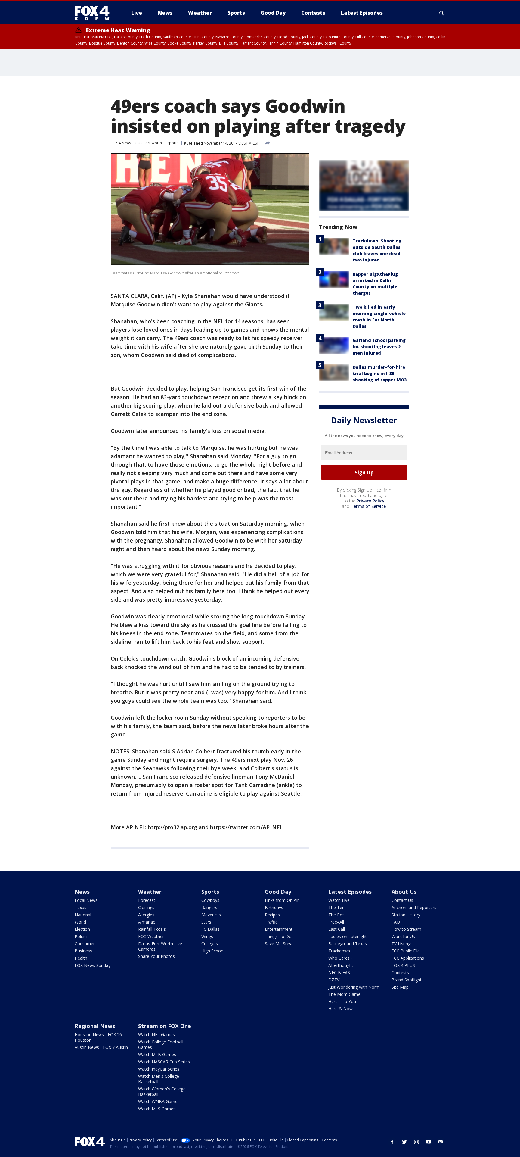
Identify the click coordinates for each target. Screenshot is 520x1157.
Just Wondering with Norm (354, 987)
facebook (392, 1142)
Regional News (95, 1026)
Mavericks (211, 915)
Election (82, 929)
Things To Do (278, 936)
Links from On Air (282, 900)
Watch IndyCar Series (158, 1069)
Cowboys (210, 900)
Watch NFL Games (156, 1034)
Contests (400, 972)
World (80, 922)
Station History (406, 915)
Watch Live (339, 900)
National (83, 915)
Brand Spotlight (407, 980)
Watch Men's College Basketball (158, 1078)
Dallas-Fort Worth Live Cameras (160, 946)
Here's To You (342, 1001)
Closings (146, 907)
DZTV (333, 980)
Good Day (278, 891)
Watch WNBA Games (159, 1101)
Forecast (146, 900)
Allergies (146, 915)
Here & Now (340, 1009)
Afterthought (340, 965)
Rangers (209, 907)
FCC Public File (406, 951)
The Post (337, 915)
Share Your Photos (156, 956)
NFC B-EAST (340, 972)
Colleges (209, 943)
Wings (207, 936)
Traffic (271, 922)
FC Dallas (210, 929)
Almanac (146, 922)
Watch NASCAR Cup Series (164, 1062)
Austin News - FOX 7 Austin (101, 1047)
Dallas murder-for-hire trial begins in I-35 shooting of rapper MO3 (380, 373)
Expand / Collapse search (441, 12)
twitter (404, 1142)
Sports (172, 142)
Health (81, 958)
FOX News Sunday (92, 965)
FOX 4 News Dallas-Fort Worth (136, 142)
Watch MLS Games (156, 1109)
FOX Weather (151, 936)
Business (83, 951)
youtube (428, 1142)
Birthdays (274, 907)
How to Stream (406, 929)
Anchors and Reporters (414, 907)
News (82, 891)
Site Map (400, 987)
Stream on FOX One (164, 1026)
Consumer (85, 943)
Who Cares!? (340, 958)
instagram (416, 1142)
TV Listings (402, 943)
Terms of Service (368, 506)
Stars (206, 922)
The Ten (336, 907)
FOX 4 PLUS (403, 965)
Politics (81, 936)
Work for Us (403, 936)
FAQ (396, 922)
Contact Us (402, 900)
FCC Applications (408, 958)
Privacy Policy (371, 501)
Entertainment (278, 929)
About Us (404, 891)
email (440, 1142)
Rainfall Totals (152, 929)
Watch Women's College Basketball (162, 1091)
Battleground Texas (347, 943)
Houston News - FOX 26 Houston (98, 1037)
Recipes (272, 915)
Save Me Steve (279, 943)
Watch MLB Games (157, 1054)
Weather (150, 891)
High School (212, 951)
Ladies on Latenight (347, 936)
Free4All (336, 922)
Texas (80, 907)
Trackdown (339, 951)
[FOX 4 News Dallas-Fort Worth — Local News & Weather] (94, 13)
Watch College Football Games (160, 1044)
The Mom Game (344, 994)
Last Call (336, 929)
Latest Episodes (350, 891)
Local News (86, 900)
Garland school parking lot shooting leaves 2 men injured (379, 346)
